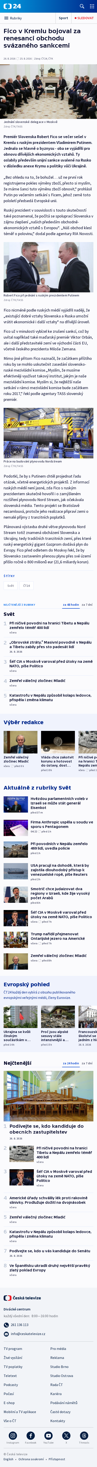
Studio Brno (59, 1366)
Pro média (58, 1348)
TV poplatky (13, 1366)
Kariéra (56, 1393)
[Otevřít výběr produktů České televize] (92, 6)
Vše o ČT (10, 1420)
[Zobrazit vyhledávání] (82, 6)
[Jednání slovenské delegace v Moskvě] (48, 91)
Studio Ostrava (61, 1375)
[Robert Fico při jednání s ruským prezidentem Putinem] (48, 267)
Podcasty (11, 1384)
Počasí (9, 1393)
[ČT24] (12, 6)
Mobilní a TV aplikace (20, 1411)
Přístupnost (57, 1459)
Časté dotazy (60, 1411)
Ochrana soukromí (31, 1459)
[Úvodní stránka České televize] (23, 1297)
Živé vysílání (13, 1357)
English (8, 1459)
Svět (10, 586)
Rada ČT (56, 1384)
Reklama (57, 1357)
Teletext (10, 1375)
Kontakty (57, 1420)
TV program (13, 1348)
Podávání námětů (63, 1402)
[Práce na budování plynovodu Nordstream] (48, 433)
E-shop (9, 1402)
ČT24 (26, 586)
